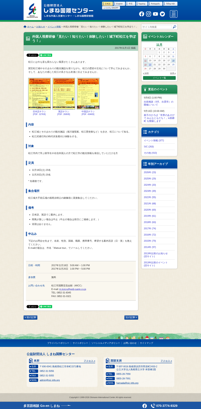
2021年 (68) (150, 203)
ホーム (30, 26)
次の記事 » (131, 317)
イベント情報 (54, 26)
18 (173, 60)
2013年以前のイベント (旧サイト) (156, 264)
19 (145, 65)
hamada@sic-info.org (127, 383)
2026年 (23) (150, 172)
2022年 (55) (150, 197)
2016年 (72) (150, 234)
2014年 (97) (150, 247)
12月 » (173, 73)
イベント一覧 (159, 78)
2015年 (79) (150, 240)
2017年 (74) (150, 228)
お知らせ (40, 26)
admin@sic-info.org (50, 380)
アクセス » (89, 360)
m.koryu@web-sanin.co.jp (72, 289)
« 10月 (146, 73)
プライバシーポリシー (58, 343)
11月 (159, 44)
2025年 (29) (150, 178)
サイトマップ (146, 343)
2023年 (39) (150, 191)
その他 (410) (150, 152)
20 (150, 65)
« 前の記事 (30, 317)
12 (145, 60)
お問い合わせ (130, 343)
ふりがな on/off (110, 8)
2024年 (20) (150, 184)
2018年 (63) (150, 222)
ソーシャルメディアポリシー (105, 343)
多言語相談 (42, 405)
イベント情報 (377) (154, 140)
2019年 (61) (150, 216)
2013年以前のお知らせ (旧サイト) (156, 255)
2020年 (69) (150, 209)
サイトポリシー (80, 343)
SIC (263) (149, 146)
